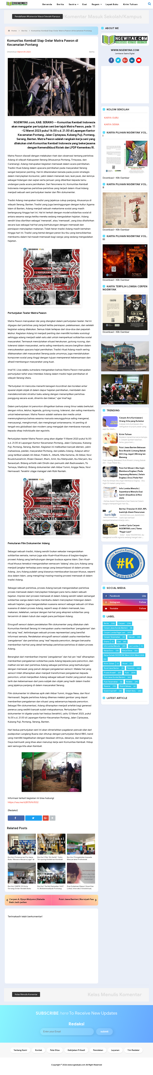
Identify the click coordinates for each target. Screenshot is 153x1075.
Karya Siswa (127, 650)
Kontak (38, 1050)
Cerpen (121, 623)
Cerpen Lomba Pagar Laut (114, 632)
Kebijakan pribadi (76, 1050)
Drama (106, 641)
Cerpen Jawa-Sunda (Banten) (116, 628)
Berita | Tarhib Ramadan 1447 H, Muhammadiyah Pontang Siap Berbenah (50, 888)
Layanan (115, 1050)
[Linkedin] (132, 60)
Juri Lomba (133, 646)
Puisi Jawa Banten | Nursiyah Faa (76, 899)
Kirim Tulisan (125, 434)
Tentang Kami (20, 1050)
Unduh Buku (131, 691)
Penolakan (98, 1050)
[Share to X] (33, 818)
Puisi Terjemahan (111, 682)
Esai (119, 641)
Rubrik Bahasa (125, 686)
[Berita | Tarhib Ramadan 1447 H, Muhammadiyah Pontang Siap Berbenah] (51, 873)
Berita (91, 52)
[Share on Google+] (46, 818)
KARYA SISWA (111, 124)
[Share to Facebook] (16, 818)
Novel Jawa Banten (111, 668)
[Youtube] (138, 60)
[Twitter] (118, 60)
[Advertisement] (125, 84)
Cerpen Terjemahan (112, 637)
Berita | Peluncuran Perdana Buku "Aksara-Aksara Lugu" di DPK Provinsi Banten (21, 859)
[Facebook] (111, 60)
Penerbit (130, 668)
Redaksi (129, 682)
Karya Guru (108, 650)
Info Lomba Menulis (112, 646)
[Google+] (125, 60)
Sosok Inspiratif (110, 691)
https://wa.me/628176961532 (23, 802)
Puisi (127, 672)
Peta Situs (55, 1050)
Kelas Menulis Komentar (26, 994)
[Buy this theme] (125, 563)
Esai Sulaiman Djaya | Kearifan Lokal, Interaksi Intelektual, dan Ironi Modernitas (80, 888)
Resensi (107, 686)
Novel (125, 663)
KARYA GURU (111, 117)
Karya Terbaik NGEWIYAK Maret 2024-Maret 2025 (124, 655)
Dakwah (131, 637)
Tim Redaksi (133, 1050)
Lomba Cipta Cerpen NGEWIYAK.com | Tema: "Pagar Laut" (130, 528)
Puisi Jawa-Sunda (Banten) (114, 677)
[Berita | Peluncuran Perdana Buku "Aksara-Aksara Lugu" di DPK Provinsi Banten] (22, 844)
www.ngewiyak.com (76, 1065)
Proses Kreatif (110, 672)
